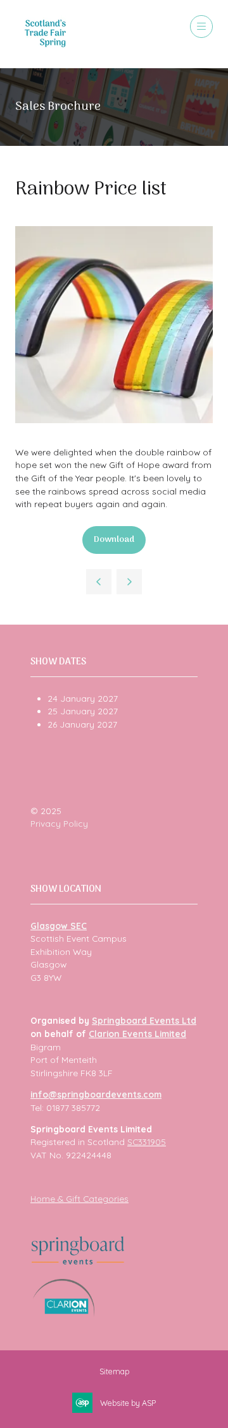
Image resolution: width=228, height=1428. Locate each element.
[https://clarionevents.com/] (63, 1313)
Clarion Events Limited (137, 1033)
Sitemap (114, 1371)
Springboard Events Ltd (144, 1020)
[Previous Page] (98, 581)
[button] (201, 26)
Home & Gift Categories (79, 1198)
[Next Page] (129, 581)
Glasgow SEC (58, 925)
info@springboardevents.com (96, 1094)
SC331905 (146, 1141)
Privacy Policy (59, 823)
